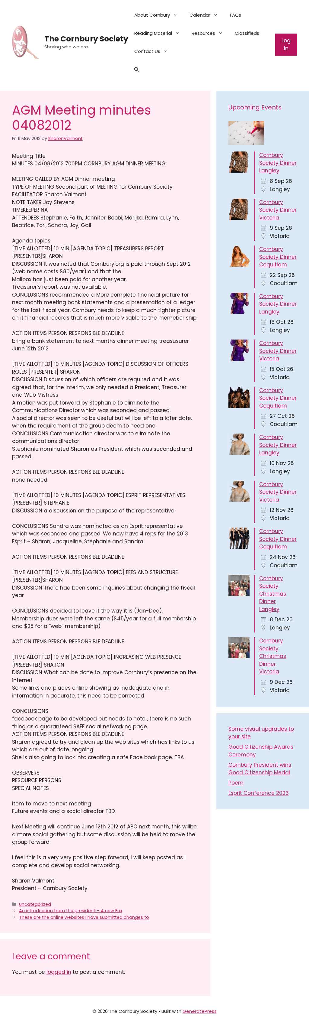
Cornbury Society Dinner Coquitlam (278, 256)
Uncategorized (35, 904)
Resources (203, 33)
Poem (236, 782)
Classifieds (247, 33)
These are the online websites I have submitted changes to (84, 917)
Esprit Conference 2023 (258, 793)
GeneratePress (200, 1011)
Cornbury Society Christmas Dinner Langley (272, 594)
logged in (58, 972)
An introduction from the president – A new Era (70, 911)
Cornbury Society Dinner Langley (278, 162)
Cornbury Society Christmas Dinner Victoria (272, 656)
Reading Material (153, 33)
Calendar (200, 15)
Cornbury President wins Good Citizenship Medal (259, 768)
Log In (286, 44)
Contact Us (147, 51)
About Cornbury (152, 15)
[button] (136, 69)
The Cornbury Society (86, 39)
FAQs (235, 15)
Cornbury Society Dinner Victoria (278, 210)
